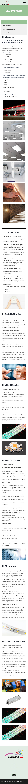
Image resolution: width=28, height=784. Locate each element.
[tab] (14, 22)
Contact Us (14, 770)
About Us (14, 764)
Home (14, 761)
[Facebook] (24, 2)
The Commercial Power (14, 767)
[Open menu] (21, 3)
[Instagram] (25, 2)
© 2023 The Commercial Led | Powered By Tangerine (12, 781)
